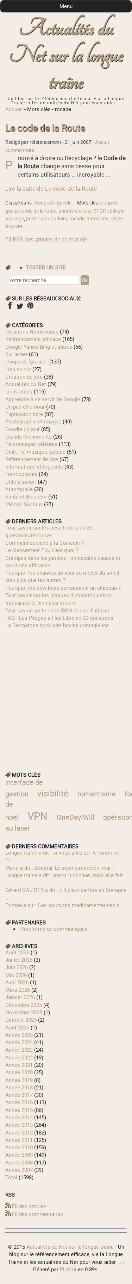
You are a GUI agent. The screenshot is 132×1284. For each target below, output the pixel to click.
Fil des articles (29, 1206)
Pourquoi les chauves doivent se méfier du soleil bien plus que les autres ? (62, 576)
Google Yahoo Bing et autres (38, 346)
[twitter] (19, 307)
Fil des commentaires (37, 1213)
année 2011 (19, 1139)
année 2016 (19, 1102)
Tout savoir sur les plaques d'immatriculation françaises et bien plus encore (58, 599)
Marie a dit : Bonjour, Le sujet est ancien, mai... (60, 867)
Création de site (24, 376)
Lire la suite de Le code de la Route (51, 188)
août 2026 (17, 952)
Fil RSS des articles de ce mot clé (46, 239)
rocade (76, 218)
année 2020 (19, 1072)
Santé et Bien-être (26, 496)
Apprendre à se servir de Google (42, 399)
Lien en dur (18, 369)
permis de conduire (46, 218)
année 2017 (19, 1094)
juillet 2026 (18, 959)
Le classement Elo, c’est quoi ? (41, 550)
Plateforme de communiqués (53, 928)
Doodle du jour (22, 429)
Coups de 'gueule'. (54, 203)
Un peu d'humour (25, 406)
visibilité (52, 793)
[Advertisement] (66, 695)
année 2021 (19, 1064)
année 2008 (19, 1162)
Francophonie (21, 473)
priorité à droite (75, 211)
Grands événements (28, 436)
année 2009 (19, 1154)
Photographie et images (33, 421)
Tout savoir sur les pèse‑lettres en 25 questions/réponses (48, 531)
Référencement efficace (33, 338)
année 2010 (19, 1147)
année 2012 (19, 1132)
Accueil (14, 108)
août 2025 (17, 1027)
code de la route (39, 211)
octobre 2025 (21, 1019)
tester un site (46, 267)
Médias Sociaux (24, 504)
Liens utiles (18, 391)
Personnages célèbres (31, 443)
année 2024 (19, 1042)
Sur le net (16, 353)
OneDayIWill (75, 817)
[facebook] (9, 307)
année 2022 (19, 1057)
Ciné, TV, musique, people (35, 451)
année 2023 (19, 1049)
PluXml (68, 1269)
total (12, 1177)
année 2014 (19, 1117)
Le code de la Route (45, 128)
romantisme (96, 794)
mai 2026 (16, 974)
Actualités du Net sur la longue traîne (66, 55)
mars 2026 (17, 989)
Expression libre (24, 413)
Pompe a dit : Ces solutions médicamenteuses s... (64, 905)
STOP (99, 211)
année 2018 (19, 1087)
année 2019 (19, 1079)
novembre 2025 (23, 1012)
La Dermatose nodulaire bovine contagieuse (57, 625)
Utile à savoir (20, 481)
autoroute (97, 218)
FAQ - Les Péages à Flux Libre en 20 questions (59, 617)
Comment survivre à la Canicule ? (44, 542)
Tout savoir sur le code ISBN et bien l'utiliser (57, 610)
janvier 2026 (20, 997)
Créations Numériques (31, 331)
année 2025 (19, 1034)
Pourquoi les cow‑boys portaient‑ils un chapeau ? (63, 587)
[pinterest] (30, 307)
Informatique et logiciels (34, 466)
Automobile (19, 489)
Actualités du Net (25, 383)
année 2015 (19, 1109)
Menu (66, 6)
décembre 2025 (23, 1004)
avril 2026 (17, 982)
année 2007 (19, 1169)
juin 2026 (16, 967)
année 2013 (19, 1124)
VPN (37, 816)
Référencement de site (31, 459)
